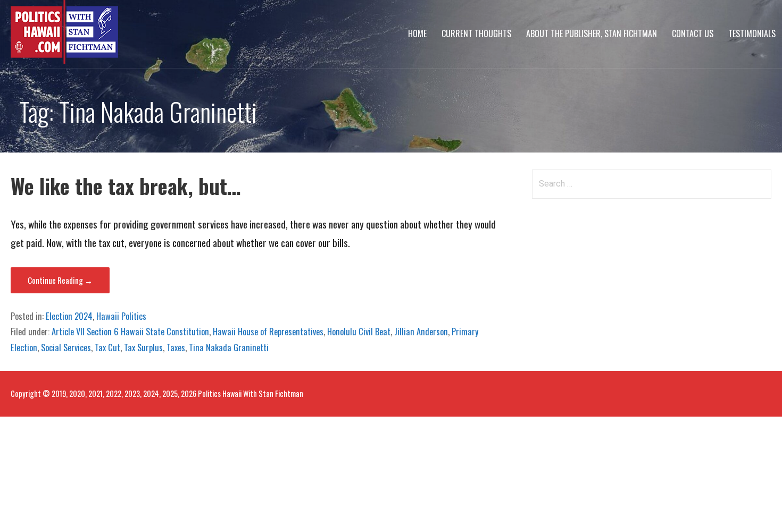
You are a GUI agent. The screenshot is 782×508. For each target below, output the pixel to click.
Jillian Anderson (421, 331)
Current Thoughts (476, 33)
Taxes (176, 347)
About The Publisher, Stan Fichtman (591, 33)
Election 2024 (69, 316)
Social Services (66, 347)
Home (417, 33)
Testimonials (752, 33)
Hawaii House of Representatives (268, 331)
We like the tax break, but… (125, 186)
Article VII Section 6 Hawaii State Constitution (130, 331)
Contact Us (692, 33)
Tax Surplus (143, 347)
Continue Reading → (60, 280)
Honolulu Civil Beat (358, 331)
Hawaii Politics (121, 316)
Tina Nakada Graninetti (229, 347)
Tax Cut (107, 347)
